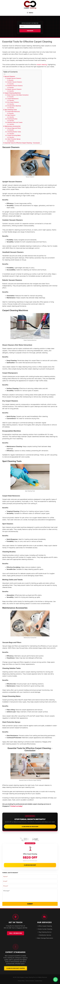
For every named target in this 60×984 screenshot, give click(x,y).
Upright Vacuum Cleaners (14, 78)
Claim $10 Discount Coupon (15, 968)
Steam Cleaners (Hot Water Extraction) (18, 95)
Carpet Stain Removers (13, 111)
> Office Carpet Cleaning (44, 926)
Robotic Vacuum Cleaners (14, 89)
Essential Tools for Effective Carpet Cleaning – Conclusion (22, 143)
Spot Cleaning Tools (11, 109)
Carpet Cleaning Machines (13, 93)
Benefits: (11, 80)
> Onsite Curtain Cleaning (44, 929)
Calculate (30, 30)
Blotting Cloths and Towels (15, 122)
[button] (55, 979)
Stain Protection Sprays (14, 139)
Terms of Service (30, 980)
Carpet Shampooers (13, 98)
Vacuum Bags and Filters (14, 128)
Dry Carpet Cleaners (13, 102)
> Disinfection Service (44, 935)
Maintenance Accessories (12, 126)
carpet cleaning (42, 64)
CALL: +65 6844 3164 (15, 933)
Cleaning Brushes (12, 119)
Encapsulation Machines (14, 106)
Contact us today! (16, 806)
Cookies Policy (38, 980)
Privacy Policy (21, 980)
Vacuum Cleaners (9, 76)
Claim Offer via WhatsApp (30, 826)
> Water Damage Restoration (44, 938)
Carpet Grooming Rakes (14, 135)
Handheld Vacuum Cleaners (15, 85)
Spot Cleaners (11, 115)
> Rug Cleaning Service (44, 932)
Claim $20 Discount (30, 865)
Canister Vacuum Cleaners (14, 82)
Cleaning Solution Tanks (14, 131)
